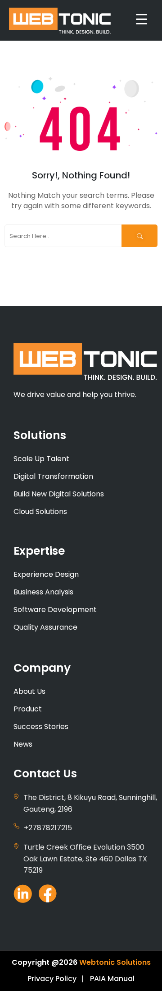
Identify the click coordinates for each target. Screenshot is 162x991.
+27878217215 (48, 828)
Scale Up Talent (41, 458)
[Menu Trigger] (141, 19)
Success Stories (41, 726)
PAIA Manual (112, 978)
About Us (29, 691)
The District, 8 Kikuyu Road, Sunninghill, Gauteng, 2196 (90, 803)
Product (28, 709)
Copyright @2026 (44, 962)
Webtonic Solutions (115, 962)
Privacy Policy (51, 978)
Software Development (55, 609)
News (23, 744)
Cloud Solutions (40, 511)
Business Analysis (43, 592)
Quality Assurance (45, 627)
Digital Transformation (53, 476)
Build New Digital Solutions (59, 494)
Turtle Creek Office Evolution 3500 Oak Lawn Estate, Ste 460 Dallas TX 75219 (85, 858)
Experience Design (46, 574)
